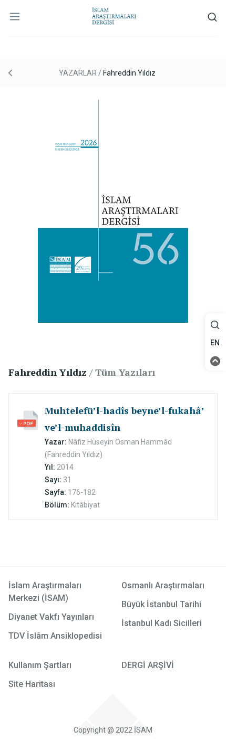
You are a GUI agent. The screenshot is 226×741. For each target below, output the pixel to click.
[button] (215, 325)
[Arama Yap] (215, 328)
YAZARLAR (78, 73)
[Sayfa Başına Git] (215, 360)
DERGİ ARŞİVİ (147, 665)
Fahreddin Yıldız (129, 73)
